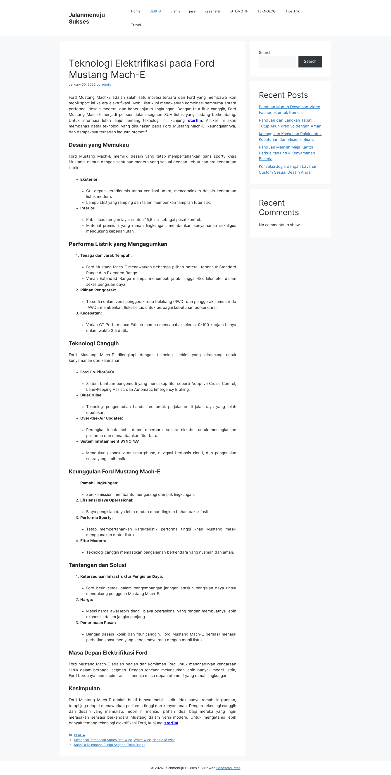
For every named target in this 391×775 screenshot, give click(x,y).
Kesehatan (213, 11)
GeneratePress (228, 768)
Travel (136, 25)
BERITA (155, 11)
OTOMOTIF (239, 11)
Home (136, 11)
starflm (195, 120)
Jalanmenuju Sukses (87, 18)
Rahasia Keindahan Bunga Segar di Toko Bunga (109, 745)
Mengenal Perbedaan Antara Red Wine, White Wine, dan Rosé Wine (124, 740)
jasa (192, 11)
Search (265, 52)
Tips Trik (293, 11)
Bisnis (175, 11)
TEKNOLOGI (267, 11)
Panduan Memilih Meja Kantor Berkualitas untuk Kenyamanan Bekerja (287, 153)
